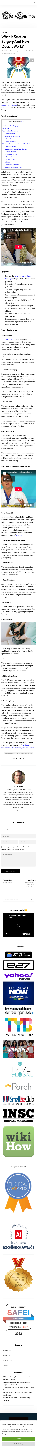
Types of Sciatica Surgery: (10, 131)
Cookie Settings (18, 1444)
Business (5, 1350)
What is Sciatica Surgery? (10, 126)
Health (5, 32)
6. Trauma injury (10, 159)
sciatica (19, 535)
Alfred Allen (18, 786)
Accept (19, 1439)
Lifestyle (5, 1360)
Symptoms (5, 128)
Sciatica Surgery (10, 753)
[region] (18, 1434)
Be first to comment (9, 53)
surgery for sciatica (9, 105)
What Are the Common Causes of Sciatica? (16, 144)
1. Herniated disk (10, 146)
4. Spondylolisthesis (11, 154)
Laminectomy (7, 339)
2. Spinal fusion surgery (12, 136)
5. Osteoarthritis (10, 157)
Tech (4, 1365)
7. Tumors (8, 162)
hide (22, 122)
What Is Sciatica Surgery (24, 753)
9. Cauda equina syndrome (13, 167)
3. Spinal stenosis (10, 152)
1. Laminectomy (10, 134)
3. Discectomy (9, 139)
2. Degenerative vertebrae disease (16, 149)
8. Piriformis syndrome (12, 165)
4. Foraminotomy (10, 141)
